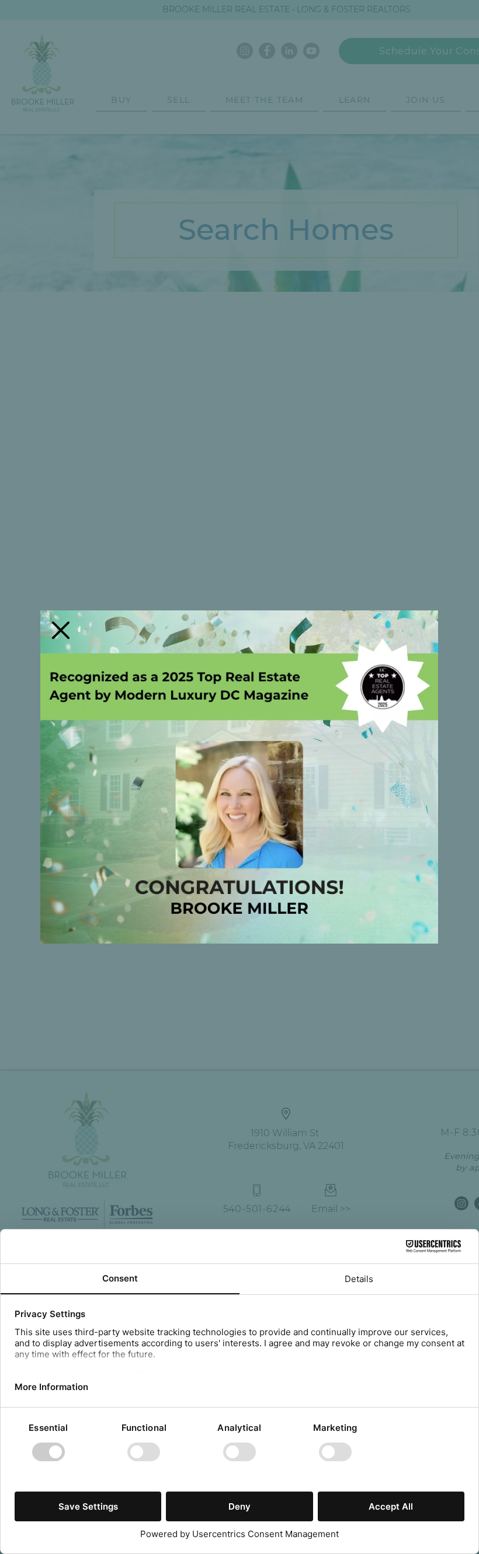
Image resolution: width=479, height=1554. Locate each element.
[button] (61, 630)
